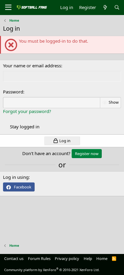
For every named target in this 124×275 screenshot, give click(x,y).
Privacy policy (67, 258)
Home (101, 258)
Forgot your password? (27, 111)
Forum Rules (39, 258)
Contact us (13, 258)
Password (13, 92)
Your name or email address (32, 66)
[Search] (117, 7)
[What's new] (105, 7)
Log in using (16, 177)
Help (88, 258)
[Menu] (8, 7)
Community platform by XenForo (52, 269)
